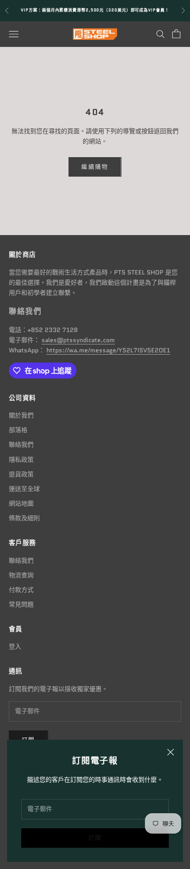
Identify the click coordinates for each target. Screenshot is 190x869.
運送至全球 (24, 488)
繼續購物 (94, 166)
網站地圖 (21, 503)
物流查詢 (21, 575)
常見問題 (21, 604)
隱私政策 (21, 459)
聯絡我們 (21, 444)
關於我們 (21, 415)
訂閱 (95, 838)
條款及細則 (24, 518)
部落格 (18, 429)
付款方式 (21, 589)
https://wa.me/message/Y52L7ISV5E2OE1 (108, 350)
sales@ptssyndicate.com (78, 340)
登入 (15, 646)
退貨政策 (21, 474)
